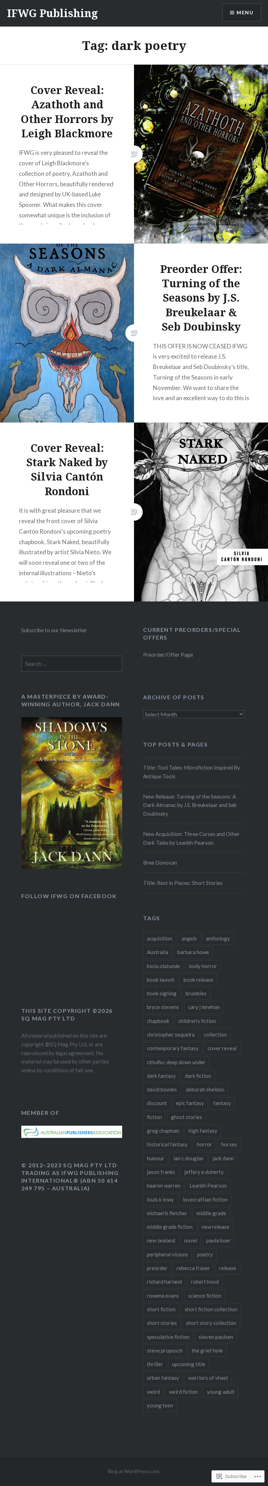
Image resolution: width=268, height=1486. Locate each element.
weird (153, 1391)
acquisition (159, 938)
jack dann (223, 1158)
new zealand (161, 1240)
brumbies (196, 993)
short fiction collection (211, 1309)
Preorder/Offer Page (168, 654)
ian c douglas (188, 1158)
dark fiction (198, 1076)
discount (157, 1103)
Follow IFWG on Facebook (69, 896)
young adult (220, 1391)
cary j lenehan (204, 1007)
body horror (203, 966)
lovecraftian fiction (205, 1199)
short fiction (161, 1309)
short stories (162, 1323)
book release (198, 979)
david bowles (162, 1089)
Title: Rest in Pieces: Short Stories (183, 883)
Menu (245, 12)
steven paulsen (216, 1337)
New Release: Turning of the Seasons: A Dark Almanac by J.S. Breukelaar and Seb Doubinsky (190, 805)
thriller (155, 1364)
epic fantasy (190, 1103)
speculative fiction (168, 1337)
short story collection (211, 1323)
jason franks (161, 1172)
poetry (205, 1254)
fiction (154, 1117)
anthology (218, 938)
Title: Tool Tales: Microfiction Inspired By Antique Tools (191, 771)
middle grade (211, 1213)
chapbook (158, 1021)
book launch (160, 979)
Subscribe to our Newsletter (54, 630)
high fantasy (202, 1130)
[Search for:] (71, 664)
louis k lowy (160, 1199)
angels (189, 938)
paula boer (218, 1240)
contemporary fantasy (173, 1048)
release (227, 1268)
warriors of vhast (208, 1378)
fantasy (222, 1103)
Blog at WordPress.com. (134, 1471)
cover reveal (222, 1048)
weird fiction (183, 1391)
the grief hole (207, 1350)
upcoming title (188, 1364)
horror (204, 1144)
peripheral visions (167, 1254)
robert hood (205, 1281)
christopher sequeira (171, 1034)
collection (215, 1034)
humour (155, 1158)
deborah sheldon (205, 1089)
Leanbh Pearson (208, 1185)
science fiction (204, 1295)
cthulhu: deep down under (176, 1062)
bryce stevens (163, 1007)
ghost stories (186, 1117)
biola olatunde (163, 966)
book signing (162, 993)
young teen (160, 1405)
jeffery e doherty (204, 1172)
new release (215, 1227)
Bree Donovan (160, 862)
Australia (157, 952)
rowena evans (163, 1295)
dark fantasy (161, 1076)
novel (190, 1240)
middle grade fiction (170, 1227)
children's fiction (197, 1021)
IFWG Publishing (52, 13)
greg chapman (163, 1130)
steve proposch (165, 1350)
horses (229, 1144)
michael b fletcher (167, 1213)
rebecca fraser (193, 1268)
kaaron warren (163, 1185)
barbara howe (193, 952)
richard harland (164, 1281)
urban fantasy (163, 1378)
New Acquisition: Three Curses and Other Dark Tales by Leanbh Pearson (191, 838)
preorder (157, 1268)
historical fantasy (167, 1144)
